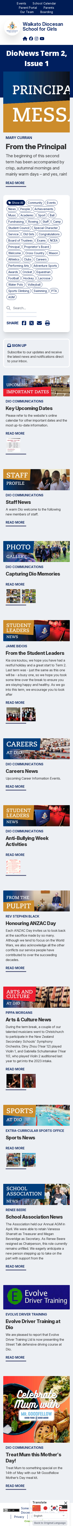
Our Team (27, 12)
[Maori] (63, 1508)
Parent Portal (28, 7)
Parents (49, 7)
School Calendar (44, 3)
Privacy (19, 1516)
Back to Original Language (50, 1522)
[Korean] (54, 1508)
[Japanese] (45, 1508)
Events (21, 3)
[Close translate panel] (65, 1503)
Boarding (46, 12)
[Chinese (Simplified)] (36, 1508)
